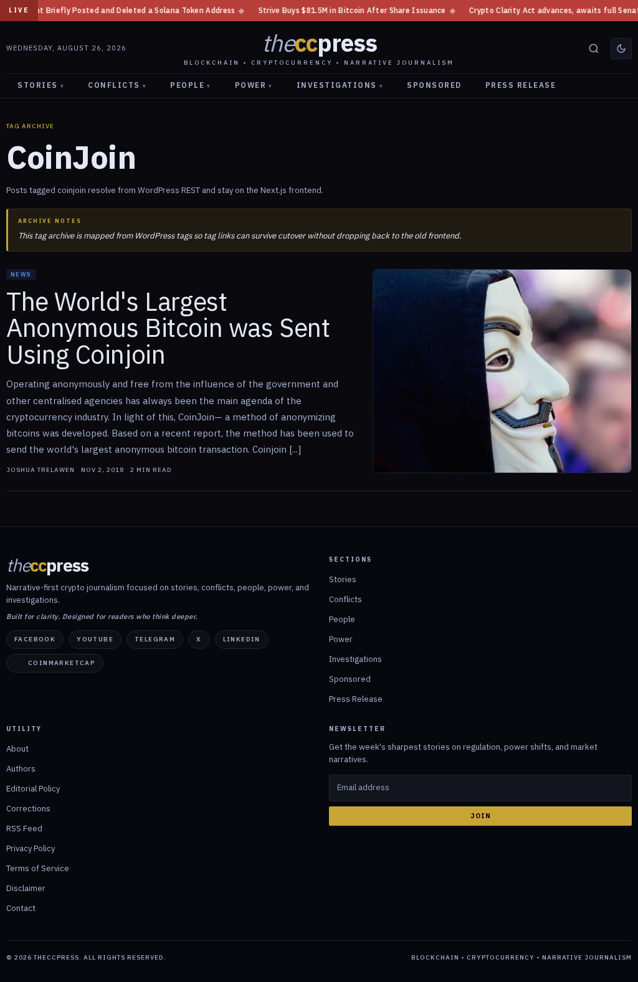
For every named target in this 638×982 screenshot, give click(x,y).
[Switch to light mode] (621, 48)
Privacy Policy (30, 848)
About (17, 749)
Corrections (28, 808)
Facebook (34, 639)
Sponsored (434, 85)
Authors (21, 768)
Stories (40, 85)
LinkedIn (241, 639)
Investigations (340, 85)
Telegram (155, 639)
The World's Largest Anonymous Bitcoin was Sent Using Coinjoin (168, 328)
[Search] (593, 48)
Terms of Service (37, 868)
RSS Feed (24, 828)
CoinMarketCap (61, 663)
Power (254, 85)
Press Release (520, 85)
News (21, 274)
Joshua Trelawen (40, 470)
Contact (21, 908)
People (190, 85)
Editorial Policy (33, 788)
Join (480, 815)
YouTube (95, 639)
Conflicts (117, 85)
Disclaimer (25, 888)
